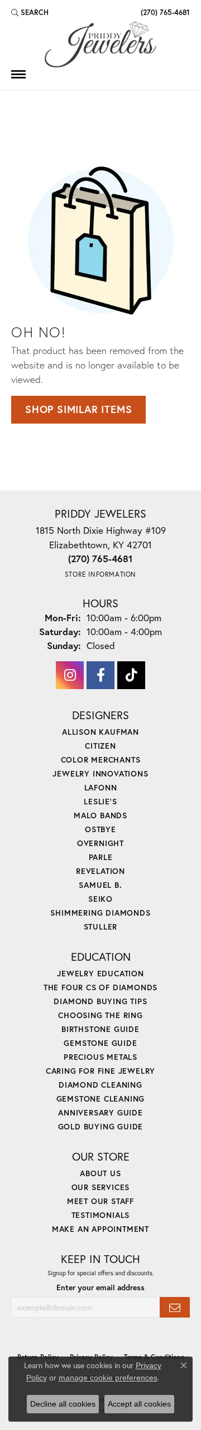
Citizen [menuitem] (100, 745)
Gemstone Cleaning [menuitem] (100, 1098)
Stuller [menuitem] (101, 926)
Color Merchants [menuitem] (101, 759)
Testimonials (100, 1215)
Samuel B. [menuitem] (100, 884)
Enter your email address (100, 1287)
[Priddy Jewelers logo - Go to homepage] (100, 44)
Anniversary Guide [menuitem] (100, 1112)
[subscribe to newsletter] (175, 1307)
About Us (100, 1173)
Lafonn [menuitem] (100, 787)
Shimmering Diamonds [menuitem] (100, 912)
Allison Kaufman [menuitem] (100, 731)
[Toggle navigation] (18, 74)
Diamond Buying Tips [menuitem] (100, 1001)
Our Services (100, 1187)
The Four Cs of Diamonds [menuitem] (100, 987)
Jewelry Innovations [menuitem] (100, 773)
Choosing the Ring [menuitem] (100, 1015)
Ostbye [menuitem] (100, 829)
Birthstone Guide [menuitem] (100, 1029)
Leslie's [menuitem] (100, 801)
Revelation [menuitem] (100, 871)
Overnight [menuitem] (100, 843)
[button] (30, 12)
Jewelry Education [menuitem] (100, 973)
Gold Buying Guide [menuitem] (100, 1126)
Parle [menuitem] (101, 857)
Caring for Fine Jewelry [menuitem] (100, 1070)
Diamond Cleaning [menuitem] (100, 1084)
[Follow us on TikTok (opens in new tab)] (131, 675)
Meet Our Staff (100, 1201)
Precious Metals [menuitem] (100, 1056)
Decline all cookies (62, 1403)
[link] (164, 12)
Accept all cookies (139, 1403)
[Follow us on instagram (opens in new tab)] (70, 675)
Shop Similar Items (78, 409)
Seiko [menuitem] (100, 898)
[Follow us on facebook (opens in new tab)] (100, 675)
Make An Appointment (100, 1228)
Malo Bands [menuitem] (100, 815)
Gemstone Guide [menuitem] (100, 1043)
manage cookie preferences (108, 1377)
